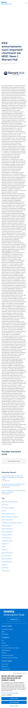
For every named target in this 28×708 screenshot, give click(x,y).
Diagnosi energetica (7, 525)
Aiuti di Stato (5, 504)
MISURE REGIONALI (7, 561)
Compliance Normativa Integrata (9, 657)
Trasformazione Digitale (7, 655)
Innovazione (5, 549)
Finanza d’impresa (7, 537)
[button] (26, 3)
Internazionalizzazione (7, 552)
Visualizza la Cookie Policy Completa (9, 693)
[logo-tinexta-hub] (6, 3)
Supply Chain (5, 666)
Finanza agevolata (7, 534)
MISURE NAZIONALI (7, 558)
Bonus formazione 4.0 (7, 519)
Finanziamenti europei (7, 540)
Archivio (4, 510)
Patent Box (5, 564)
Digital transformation (7, 528)
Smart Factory (5, 664)
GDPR (4, 546)
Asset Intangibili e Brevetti (9, 513)
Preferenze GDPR (14, 705)
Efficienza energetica (7, 531)
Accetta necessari (14, 702)
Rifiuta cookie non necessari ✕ (19, 673)
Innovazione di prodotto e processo (10, 648)
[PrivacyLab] (9, 695)
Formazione (5, 543)
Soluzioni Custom (6, 669)
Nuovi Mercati (5, 645)
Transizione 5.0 (6, 570)
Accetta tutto (14, 698)
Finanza (3, 643)
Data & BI (4, 652)
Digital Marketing (6, 650)
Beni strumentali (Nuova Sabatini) (10, 516)
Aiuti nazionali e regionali (8, 507)
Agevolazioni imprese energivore (10, 501)
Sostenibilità (5, 567)
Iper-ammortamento (7, 555)
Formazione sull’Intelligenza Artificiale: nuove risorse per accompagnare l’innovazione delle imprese (12, 477)
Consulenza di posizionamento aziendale (12, 522)
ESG (3, 640)
